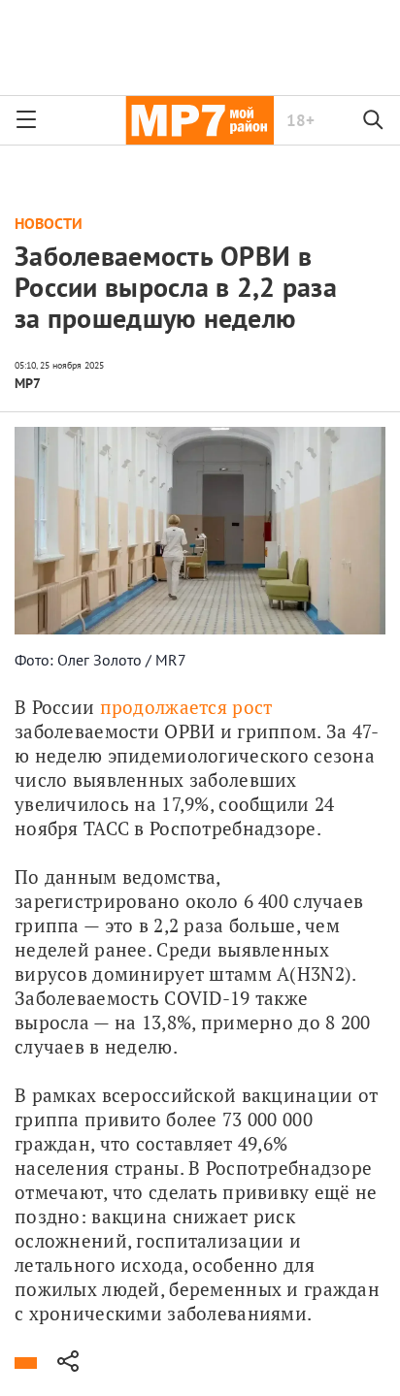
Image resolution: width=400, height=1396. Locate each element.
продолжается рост (186, 707)
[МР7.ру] (199, 120)
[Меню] (26, 120)
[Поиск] (374, 120)
